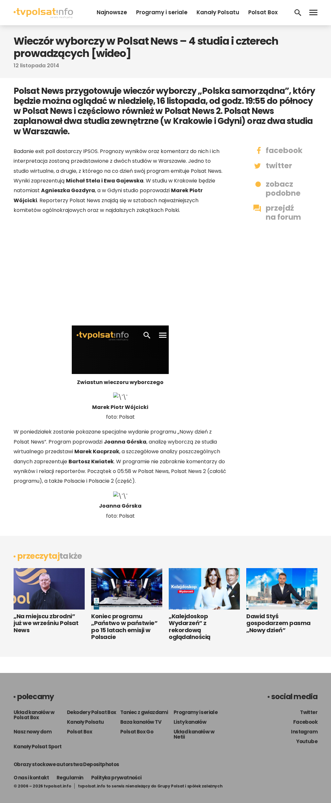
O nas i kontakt (31, 777)
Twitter (308, 712)
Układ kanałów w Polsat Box (34, 715)
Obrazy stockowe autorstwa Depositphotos (66, 764)
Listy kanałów (190, 722)
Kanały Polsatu (218, 12)
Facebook (305, 722)
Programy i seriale (161, 12)
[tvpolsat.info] (43, 16)
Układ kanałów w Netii (194, 734)
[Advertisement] (120, 270)
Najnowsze (112, 12)
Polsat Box (263, 12)
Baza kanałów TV (140, 722)
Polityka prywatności (116, 777)
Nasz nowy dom (32, 731)
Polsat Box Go (136, 731)
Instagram (304, 731)
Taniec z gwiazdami (144, 712)
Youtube (306, 741)
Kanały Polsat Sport (38, 746)
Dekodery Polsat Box (91, 712)
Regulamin (70, 777)
